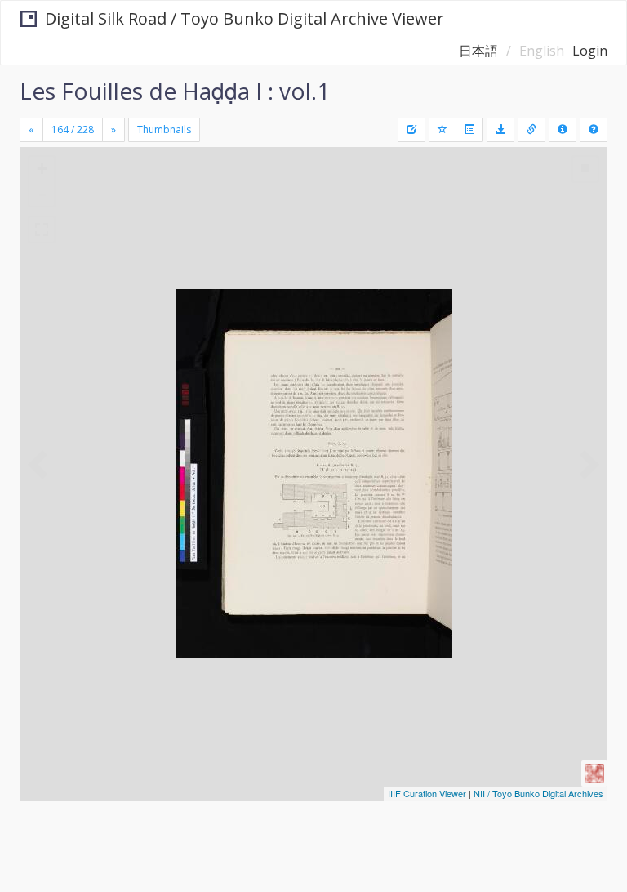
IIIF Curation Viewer (427, 793)
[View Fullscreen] (41, 229)
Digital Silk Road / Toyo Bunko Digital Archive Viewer (244, 18)
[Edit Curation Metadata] (411, 130)
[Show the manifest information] (562, 130)
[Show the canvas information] (531, 130)
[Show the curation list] (469, 130)
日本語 (478, 51)
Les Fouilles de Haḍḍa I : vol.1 (175, 90)
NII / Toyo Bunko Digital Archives (538, 793)
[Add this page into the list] (442, 130)
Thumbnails (164, 129)
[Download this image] (500, 130)
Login (589, 51)
